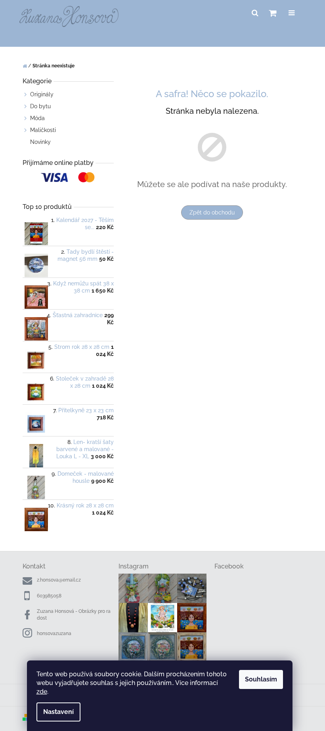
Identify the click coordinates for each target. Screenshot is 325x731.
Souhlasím (261, 679)
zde (41, 691)
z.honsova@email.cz (59, 580)
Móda (37, 118)
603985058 (49, 596)
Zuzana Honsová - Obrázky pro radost (74, 615)
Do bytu (40, 106)
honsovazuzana (54, 633)
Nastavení (58, 712)
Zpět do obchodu (212, 212)
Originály (42, 94)
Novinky (40, 142)
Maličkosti (43, 130)
